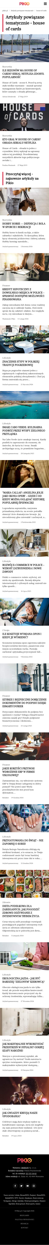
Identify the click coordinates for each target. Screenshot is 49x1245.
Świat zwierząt (38, 1198)
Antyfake (20, 1201)
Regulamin (24, 1215)
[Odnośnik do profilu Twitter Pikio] (21, 1185)
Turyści (21, 1198)
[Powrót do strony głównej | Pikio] (24, 3)
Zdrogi (14, 1201)
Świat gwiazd (20, 1204)
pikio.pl (5, 11)
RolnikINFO (9, 1198)
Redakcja (24, 1224)
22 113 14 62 (31, 1173)
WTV (16, 1198)
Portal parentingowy (31, 1201)
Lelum (17, 1195)
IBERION (25, 1168)
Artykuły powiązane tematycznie (22, 11)
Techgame (7, 1201)
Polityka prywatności (24, 1220)
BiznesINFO (24, 1195)
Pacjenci (33, 1195)
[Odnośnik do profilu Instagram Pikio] (33, 1185)
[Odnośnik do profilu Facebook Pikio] (15, 1185)
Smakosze (28, 1198)
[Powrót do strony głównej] (24, 1160)
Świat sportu (30, 1204)
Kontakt (24, 1228)
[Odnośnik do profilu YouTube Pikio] (27, 1185)
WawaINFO (41, 1195)
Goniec (38, 1204)
